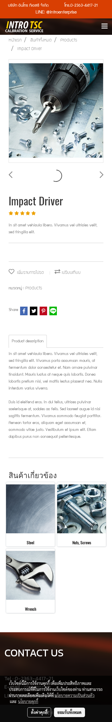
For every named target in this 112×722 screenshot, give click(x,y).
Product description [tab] (28, 341)
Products (33, 288)
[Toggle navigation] (104, 26)
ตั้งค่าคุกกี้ (39, 712)
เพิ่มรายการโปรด (29, 273)
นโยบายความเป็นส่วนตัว (74, 695)
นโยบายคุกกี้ (28, 701)
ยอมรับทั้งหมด (69, 712)
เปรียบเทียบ (70, 273)
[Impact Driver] (56, 111)
